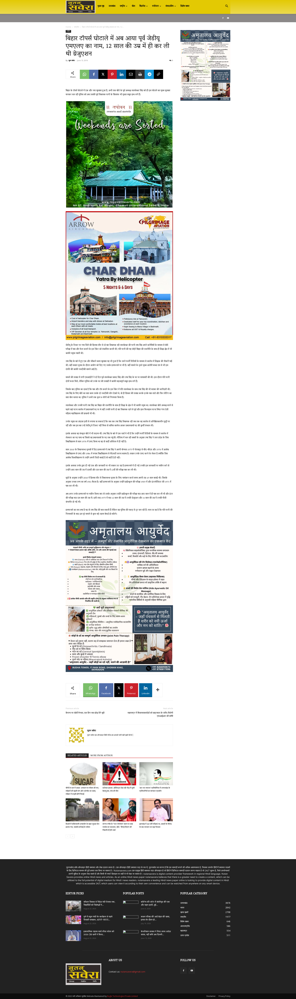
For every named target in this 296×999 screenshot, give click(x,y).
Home (68, 27)
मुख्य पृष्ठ (101, 6)
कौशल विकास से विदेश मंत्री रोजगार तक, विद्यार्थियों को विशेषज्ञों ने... (99, 903)
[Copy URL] (158, 74)
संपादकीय (169, 6)
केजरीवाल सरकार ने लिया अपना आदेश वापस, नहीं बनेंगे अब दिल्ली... (156, 933)
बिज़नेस (142, 6)
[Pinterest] (112, 74)
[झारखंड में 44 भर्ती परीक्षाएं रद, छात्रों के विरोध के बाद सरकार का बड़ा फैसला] (156, 809)
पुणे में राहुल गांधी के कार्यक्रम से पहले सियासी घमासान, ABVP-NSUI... (98, 918)
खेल (133, 6)
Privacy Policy (224, 996)
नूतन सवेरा (71, 60)
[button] (226, 6)
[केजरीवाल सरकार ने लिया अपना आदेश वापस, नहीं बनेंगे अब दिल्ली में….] (130, 934)
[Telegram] (149, 74)
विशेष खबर (184, 6)
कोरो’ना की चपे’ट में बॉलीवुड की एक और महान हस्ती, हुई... (155, 903)
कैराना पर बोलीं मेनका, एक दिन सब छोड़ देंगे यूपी (85, 712)
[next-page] (72, 836)
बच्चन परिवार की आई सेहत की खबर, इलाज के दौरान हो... (155, 918)
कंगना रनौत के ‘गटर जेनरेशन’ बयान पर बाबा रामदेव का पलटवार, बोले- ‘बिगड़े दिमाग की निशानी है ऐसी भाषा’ (118, 827)
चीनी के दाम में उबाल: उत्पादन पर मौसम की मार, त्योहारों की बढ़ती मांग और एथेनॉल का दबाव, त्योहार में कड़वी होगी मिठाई (82, 791)
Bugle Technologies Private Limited (122, 996)
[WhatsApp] (84, 74)
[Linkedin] (121, 74)
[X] (103, 74)
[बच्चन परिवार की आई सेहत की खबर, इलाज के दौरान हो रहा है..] (130, 919)
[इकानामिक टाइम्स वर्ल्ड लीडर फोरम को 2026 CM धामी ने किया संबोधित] (73, 935)
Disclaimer (211, 996)
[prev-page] (68, 836)
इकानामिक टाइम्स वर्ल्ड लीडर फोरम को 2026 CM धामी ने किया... (99, 933)
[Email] (130, 74)
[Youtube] (228, 18)
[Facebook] (223, 18)
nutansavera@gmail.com (133, 971)
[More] (158, 690)
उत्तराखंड (112, 6)
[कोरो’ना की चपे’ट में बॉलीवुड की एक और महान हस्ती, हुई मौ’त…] (130, 904)
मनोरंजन (155, 6)
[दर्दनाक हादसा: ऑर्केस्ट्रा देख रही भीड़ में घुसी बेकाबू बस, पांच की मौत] (119, 773)
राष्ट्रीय (122, 6)
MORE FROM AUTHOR (101, 756)
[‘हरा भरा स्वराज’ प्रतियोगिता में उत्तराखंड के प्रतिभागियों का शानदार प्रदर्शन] (156, 773)
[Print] (140, 74)
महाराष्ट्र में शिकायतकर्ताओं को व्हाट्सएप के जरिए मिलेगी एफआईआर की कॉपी (150, 714)
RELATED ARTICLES (77, 756)
